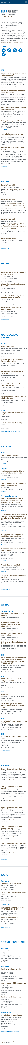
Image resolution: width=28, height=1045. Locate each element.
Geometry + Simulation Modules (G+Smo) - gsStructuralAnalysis (11, 808)
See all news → (4, 167)
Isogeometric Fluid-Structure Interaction (11, 951)
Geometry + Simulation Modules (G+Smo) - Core (13, 769)
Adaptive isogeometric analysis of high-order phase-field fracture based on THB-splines (12, 472)
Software (5, 765)
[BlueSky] (3, 54)
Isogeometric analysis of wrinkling (14, 189)
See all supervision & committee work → (10, 1032)
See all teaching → (5, 927)
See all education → (6, 249)
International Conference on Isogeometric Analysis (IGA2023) (14, 722)
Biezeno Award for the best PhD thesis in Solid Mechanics (12, 148)
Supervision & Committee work (13, 942)
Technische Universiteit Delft (8, 185)
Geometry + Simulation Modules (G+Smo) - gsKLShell (11, 787)
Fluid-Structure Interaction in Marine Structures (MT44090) (13, 893)
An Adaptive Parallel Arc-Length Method (11, 565)
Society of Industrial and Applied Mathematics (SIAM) (13, 414)
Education (5, 181)
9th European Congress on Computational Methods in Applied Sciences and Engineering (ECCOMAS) (12, 706)
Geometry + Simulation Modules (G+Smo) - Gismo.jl (13, 843)
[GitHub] (9, 50)
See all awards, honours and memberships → (11, 432)
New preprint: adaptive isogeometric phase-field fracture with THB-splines (13, 108)
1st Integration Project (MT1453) (9, 918)
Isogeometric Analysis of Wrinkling (10, 455)
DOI (13, 779)
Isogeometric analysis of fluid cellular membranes (13, 983)
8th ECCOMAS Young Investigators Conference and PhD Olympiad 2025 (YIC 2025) (13, 680)
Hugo (13, 1041)
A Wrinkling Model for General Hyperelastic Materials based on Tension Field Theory (12, 535)
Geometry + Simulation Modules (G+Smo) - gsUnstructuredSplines (11, 827)
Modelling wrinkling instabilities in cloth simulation (11, 970)
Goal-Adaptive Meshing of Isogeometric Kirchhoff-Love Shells (13, 576)
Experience (5, 263)
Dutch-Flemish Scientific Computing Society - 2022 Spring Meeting (13, 643)
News (3, 70)
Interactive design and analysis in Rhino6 (11, 1015)
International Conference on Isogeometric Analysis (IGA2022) (14, 737)
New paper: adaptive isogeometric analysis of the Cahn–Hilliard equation (13, 75)
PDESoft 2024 (4, 694)
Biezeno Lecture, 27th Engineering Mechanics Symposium (12, 614)
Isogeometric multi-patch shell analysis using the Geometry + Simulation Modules (13, 484)
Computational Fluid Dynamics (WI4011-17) (11, 883)
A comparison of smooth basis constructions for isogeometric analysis (13, 550)
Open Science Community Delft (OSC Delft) (11, 423)
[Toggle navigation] (26, 2)
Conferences (5, 605)
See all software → (6, 860)
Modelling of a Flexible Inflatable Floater (11, 997)
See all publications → (6, 590)
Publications (6, 446)
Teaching (4, 875)
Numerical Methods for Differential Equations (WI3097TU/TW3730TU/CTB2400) (12, 908)
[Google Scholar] (20, 50)
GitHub (9, 779)
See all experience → (6, 320)
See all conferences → (6, 751)
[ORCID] (14, 50)
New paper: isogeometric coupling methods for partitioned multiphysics (13, 91)
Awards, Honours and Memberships (9, 336)
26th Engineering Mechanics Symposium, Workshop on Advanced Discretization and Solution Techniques (11, 624)
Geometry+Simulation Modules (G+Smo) (12, 42)
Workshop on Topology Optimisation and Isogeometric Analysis (11, 634)
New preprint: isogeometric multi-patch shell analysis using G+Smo (12, 135)
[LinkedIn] (3, 50)
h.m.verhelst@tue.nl (6, 16)
